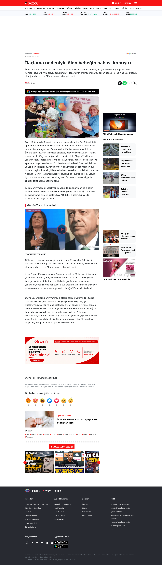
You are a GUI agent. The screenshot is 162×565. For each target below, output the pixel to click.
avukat (33, 434)
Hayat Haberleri (31, 523)
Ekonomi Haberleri (32, 519)
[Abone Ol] (131, 53)
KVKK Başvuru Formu (119, 526)
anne (60, 434)
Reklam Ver (86, 512)
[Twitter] (37, 543)
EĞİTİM (124, 8)
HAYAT (98, 8)
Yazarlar (28, 512)
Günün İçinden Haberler (63, 504)
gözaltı (53, 434)
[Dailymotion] (47, 543)
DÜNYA (69, 8)
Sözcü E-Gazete (59, 516)
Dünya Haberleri (31, 527)
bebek (85, 434)
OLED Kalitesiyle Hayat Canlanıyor (118, 134)
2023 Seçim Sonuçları (33, 508)
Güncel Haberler (61, 499)
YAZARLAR (41, 8)
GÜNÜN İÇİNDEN (81, 8)
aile (27, 434)
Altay (72, 434)
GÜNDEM (50, 8)
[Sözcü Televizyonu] (27, 490)
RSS (112, 530)
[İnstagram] (27, 543)
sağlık (46, 434)
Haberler (29, 499)
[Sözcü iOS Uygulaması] (61, 542)
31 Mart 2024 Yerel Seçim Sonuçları (38, 504)
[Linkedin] (52, 543)
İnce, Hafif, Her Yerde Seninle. (116, 279)
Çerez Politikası (116, 512)
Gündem (36, 54)
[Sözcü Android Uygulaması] (61, 546)
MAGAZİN (107, 8)
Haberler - (29, 54)
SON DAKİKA (30, 8)
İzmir (79, 434)
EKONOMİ (60, 8)
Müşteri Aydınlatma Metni (120, 508)
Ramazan (29, 437)
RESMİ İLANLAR (136, 8)
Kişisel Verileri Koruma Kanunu (122, 504)
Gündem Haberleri (113, 139)
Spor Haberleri (59, 512)
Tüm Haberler (59, 519)
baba (66, 434)
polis (40, 434)
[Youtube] (42, 543)
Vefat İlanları (87, 516)
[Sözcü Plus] (57, 491)
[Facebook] (32, 543)
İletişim (85, 504)
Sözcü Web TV (59, 508)
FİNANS (116, 8)
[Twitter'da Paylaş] (120, 83)
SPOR (92, 8)
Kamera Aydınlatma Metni (120, 522)
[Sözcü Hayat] (46, 490)
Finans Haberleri (31, 516)
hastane (93, 434)
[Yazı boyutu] (135, 83)
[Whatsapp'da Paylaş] (124, 83)
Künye (84, 508)
